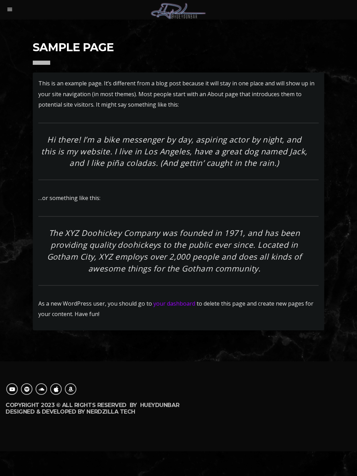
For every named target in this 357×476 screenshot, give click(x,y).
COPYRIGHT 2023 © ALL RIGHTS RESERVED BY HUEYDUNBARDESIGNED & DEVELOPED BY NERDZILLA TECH (92, 408)
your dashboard (174, 303)
